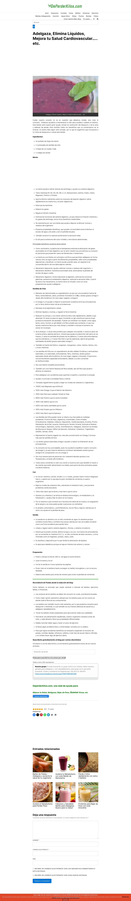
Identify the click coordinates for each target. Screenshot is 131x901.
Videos (96, 16)
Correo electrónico (41, 849)
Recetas (88, 16)
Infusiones (86, 13)
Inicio (47, 13)
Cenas (71, 13)
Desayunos (54, 13)
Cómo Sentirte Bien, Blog (72, 19)
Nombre (36, 840)
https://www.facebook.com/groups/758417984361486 (55, 674)
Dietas (74, 16)
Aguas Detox (65, 16)
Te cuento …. (87, 19)
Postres (81, 16)
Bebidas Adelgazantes (42, 16)
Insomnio (56, 16)
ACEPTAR (65, 899)
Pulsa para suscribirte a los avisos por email (49, 658)
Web (34, 859)
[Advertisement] (65, 61)
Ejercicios (95, 13)
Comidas (64, 13)
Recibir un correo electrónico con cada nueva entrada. (61, 875)
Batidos (77, 13)
